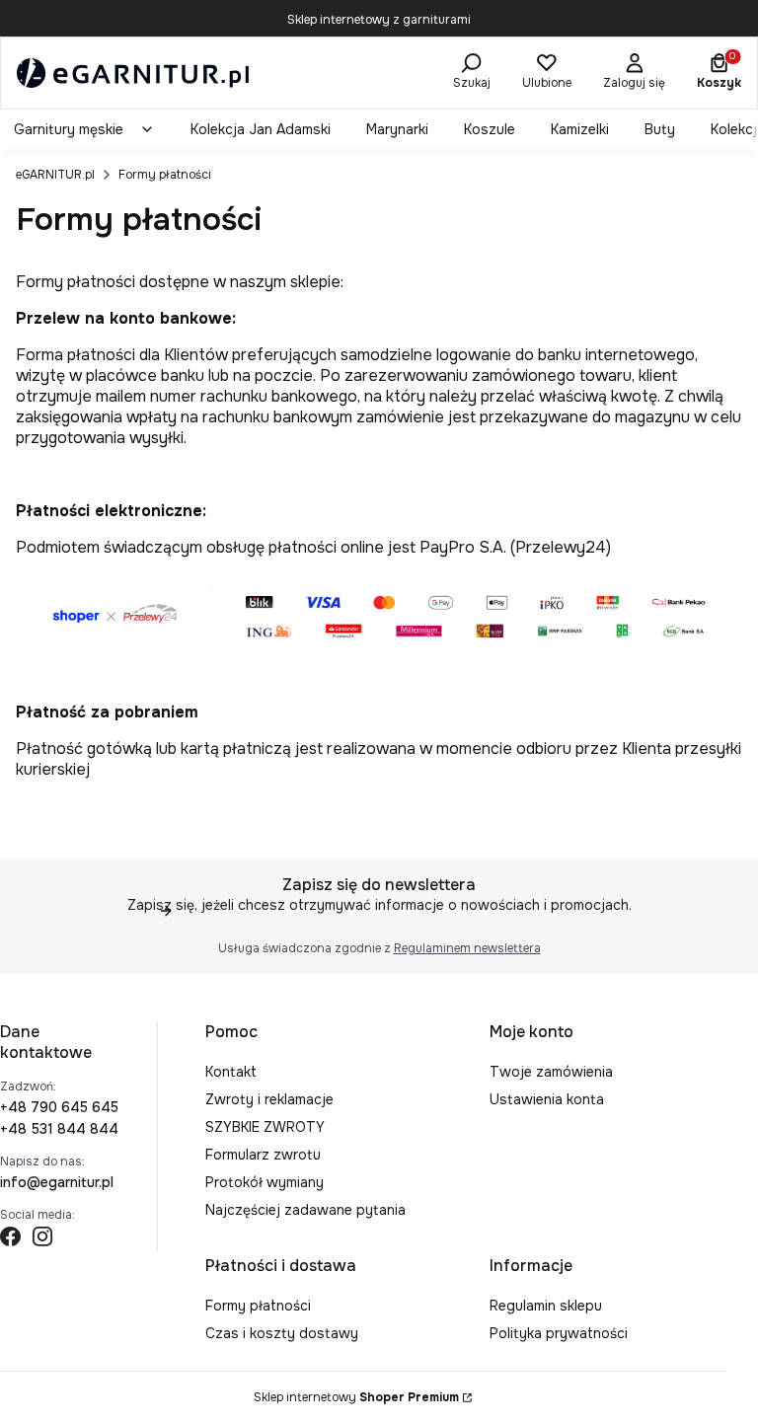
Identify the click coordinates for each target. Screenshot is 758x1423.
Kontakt (231, 1072)
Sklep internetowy (356, 1397)
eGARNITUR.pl (55, 175)
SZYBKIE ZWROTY (265, 1127)
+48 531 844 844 (59, 1129)
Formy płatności (258, 1305)
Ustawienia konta (547, 1099)
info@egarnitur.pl (57, 1182)
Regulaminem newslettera (467, 948)
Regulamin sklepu (546, 1305)
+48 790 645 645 (59, 1107)
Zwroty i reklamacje (269, 1099)
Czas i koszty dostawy (281, 1333)
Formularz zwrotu (263, 1154)
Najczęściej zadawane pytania (305, 1210)
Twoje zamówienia (551, 1072)
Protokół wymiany (264, 1182)
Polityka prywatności (559, 1333)
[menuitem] (84, 129)
